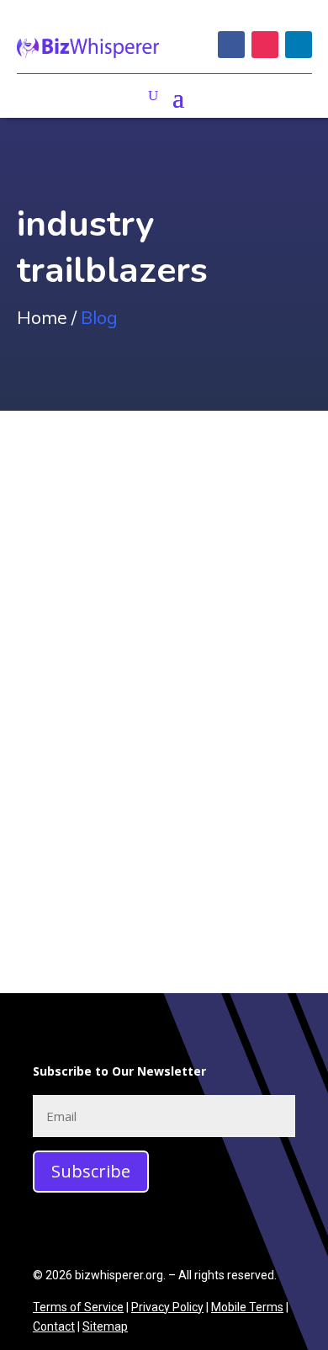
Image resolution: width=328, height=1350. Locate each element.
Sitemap (105, 1326)
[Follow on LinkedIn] (298, 44)
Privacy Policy (167, 1307)
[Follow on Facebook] (231, 44)
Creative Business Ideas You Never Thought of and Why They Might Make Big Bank (163, 728)
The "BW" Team (98, 779)
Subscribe (90, 1171)
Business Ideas (78, 803)
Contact (54, 1326)
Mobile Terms (247, 1307)
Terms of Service (78, 1307)
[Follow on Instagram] (264, 44)
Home (42, 317)
